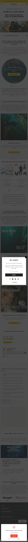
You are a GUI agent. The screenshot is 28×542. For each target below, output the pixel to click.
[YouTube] (15, 279)
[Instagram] (12, 279)
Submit (14, 275)
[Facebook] (10, 279)
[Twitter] (18, 279)
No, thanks (15, 282)
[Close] (26, 257)
